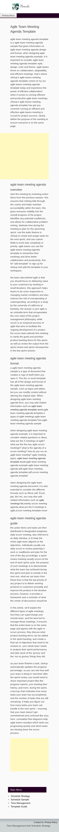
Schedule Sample (20, 799)
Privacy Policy (51, 822)
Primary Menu (8, 15)
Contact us (39, 822)
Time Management (20, 803)
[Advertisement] (29, 754)
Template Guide (19, 806)
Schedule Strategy (20, 796)
